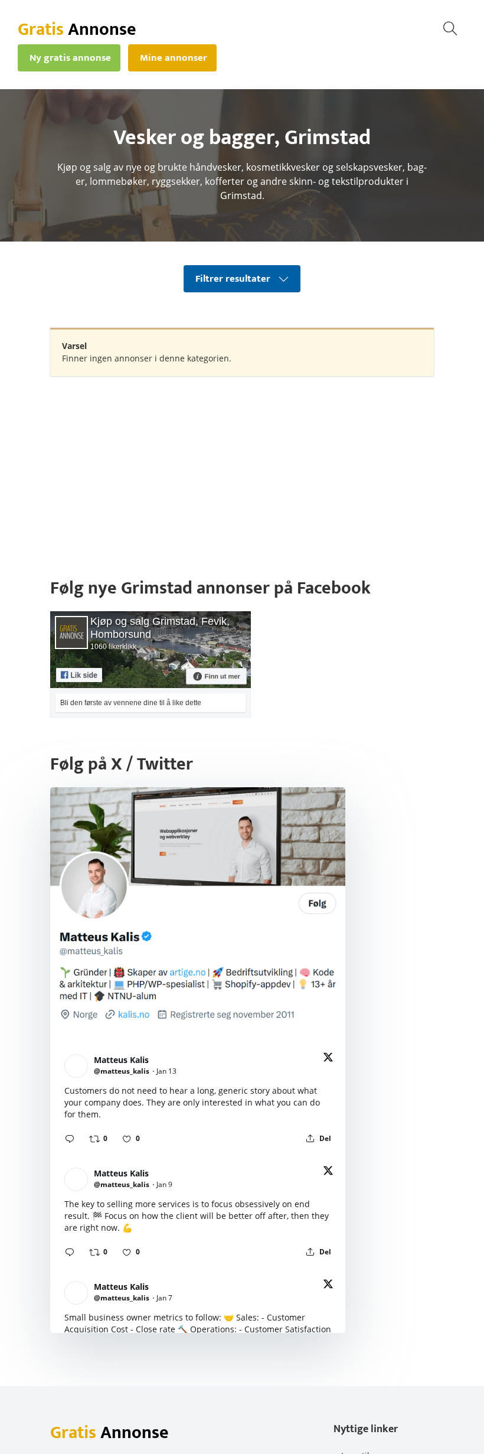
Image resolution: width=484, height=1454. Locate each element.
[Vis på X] (328, 1059)
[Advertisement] (242, 470)
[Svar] (69, 1138)
